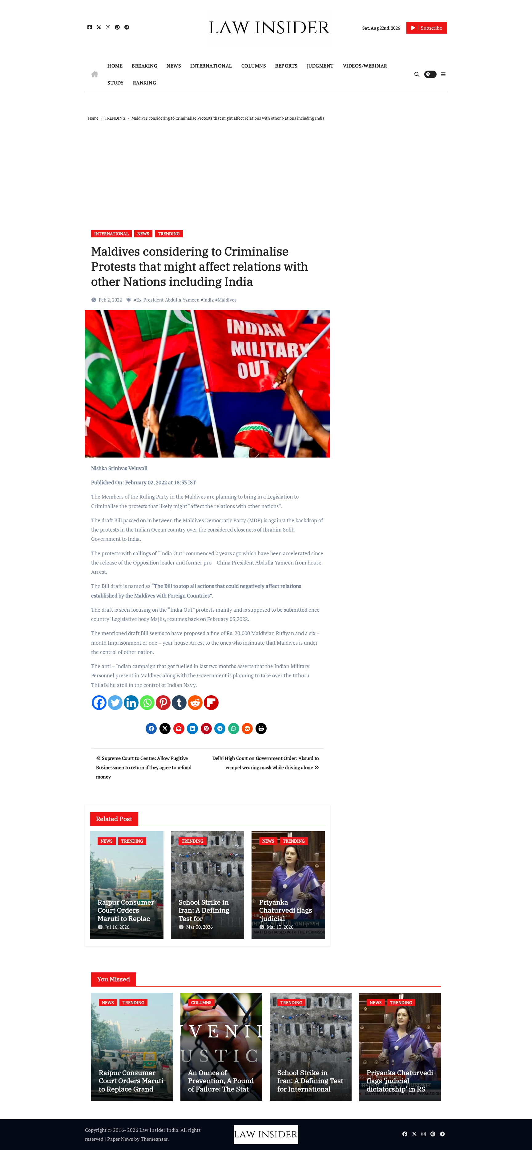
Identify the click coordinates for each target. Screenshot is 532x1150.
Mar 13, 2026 (280, 927)
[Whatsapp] (147, 702)
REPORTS (286, 65)
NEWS (174, 65)
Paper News (120, 1139)
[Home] (95, 74)
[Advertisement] (267, 168)
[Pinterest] (163, 702)
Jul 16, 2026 (117, 927)
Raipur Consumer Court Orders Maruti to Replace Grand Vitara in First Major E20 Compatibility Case (131, 1093)
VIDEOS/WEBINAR (365, 65)
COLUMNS (253, 65)
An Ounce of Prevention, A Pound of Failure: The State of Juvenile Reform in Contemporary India (221, 1093)
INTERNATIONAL (211, 65)
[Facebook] (99, 702)
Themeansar (154, 1139)
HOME (115, 65)
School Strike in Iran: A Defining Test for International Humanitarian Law (310, 1084)
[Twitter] (115, 702)
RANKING (144, 82)
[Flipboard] (211, 702)
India (208, 300)
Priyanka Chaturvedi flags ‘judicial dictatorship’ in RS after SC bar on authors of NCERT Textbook (400, 1093)
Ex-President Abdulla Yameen (168, 300)
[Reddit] (195, 702)
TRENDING (169, 233)
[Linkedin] (131, 702)
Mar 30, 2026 (199, 927)
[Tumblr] (179, 702)
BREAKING (144, 65)
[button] (443, 74)
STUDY (115, 82)
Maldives (227, 300)
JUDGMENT (320, 65)
